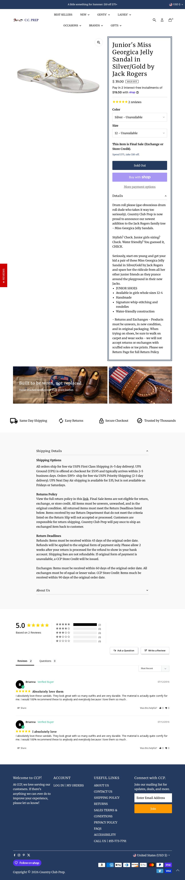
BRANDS (94, 25)
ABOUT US (101, 785)
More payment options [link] (140, 187)
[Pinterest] (24, 855)
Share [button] (23, 708)
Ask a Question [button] (125, 650)
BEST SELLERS (63, 14)
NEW (83, 14)
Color (116, 109)
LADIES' (123, 14)
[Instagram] (19, 855)
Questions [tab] (45, 661)
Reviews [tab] (22, 661)
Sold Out (140, 165)
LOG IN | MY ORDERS (68, 785)
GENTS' (102, 14)
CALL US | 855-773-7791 (110, 841)
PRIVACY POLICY (105, 822)
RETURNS (101, 804)
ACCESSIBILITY (105, 834)
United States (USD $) (152, 855)
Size (115, 125)
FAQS (98, 828)
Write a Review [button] (156, 650)
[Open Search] (154, 20)
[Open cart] (170, 20)
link (86, 499)
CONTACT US (103, 791)
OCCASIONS (71, 25)
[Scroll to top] (177, 870)
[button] (161, 708)
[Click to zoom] (99, 42)
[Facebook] (14, 855)
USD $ (176, 4)
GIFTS (115, 25)
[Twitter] (28, 855)
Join (153, 808)
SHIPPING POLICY (106, 797)
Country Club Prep (51, 872)
